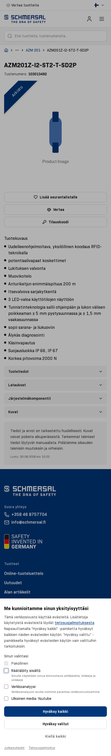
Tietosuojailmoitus (42, 748)
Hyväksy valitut (56, 724)
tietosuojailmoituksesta (74, 622)
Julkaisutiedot (14, 748)
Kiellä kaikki (55, 736)
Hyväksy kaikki (55, 711)
